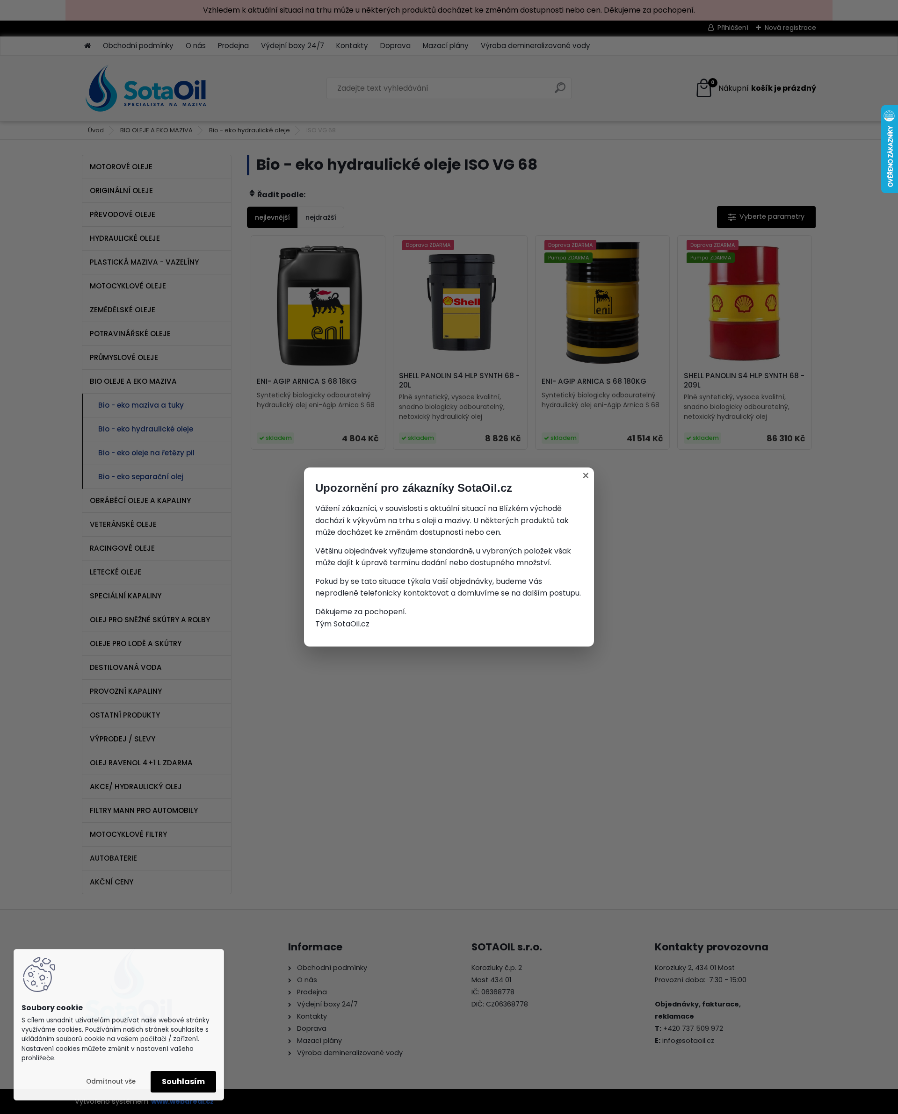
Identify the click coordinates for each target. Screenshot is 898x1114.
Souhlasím (183, 1081)
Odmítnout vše (111, 1081)
